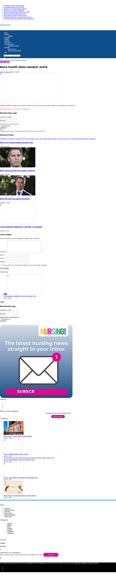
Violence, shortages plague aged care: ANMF (17, 12)
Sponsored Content (13, 46)
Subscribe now (12, 49)
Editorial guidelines (9, 515)
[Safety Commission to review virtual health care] (14, 475)
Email (2, 258)
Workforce (7, 37)
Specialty (7, 41)
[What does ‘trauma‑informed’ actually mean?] (14, 493)
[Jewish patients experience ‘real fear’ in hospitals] (17, 223)
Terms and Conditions (80, 563)
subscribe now (26, 109)
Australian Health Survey (7, 131)
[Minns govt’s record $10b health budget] (14, 434)
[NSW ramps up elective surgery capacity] (17, 167)
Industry (6, 34)
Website (2, 261)
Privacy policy (8, 513)
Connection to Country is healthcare (14, 10)
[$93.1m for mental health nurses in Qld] (48, 139)
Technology (7, 42)
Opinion (10, 36)
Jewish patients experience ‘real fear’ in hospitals (21, 227)
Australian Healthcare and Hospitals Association (28, 131)
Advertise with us (9, 44)
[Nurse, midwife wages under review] (14, 452)
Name (2, 255)
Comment (3, 252)
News (6, 32)
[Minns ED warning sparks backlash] (17, 195)
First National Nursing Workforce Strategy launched (18, 18)
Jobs (5, 52)
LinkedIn (2, 543)
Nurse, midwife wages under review (16, 454)
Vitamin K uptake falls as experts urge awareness (18, 17)
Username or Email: (5, 117)
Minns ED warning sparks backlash (15, 199)
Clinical (6, 39)
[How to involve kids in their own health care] (29, 458)
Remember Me (6, 126)
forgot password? (14, 124)
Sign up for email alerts (14, 50)
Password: (3, 120)
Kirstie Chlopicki (5, 72)
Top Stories (6, 62)
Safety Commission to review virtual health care (21, 478)
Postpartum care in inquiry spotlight (14, 5)
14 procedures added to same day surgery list (20, 296)
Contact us (7, 508)
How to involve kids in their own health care (19, 460)
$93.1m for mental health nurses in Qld (15, 13)
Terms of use (8, 516)
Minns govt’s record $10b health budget (18, 436)
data (44, 131)
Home (2, 60)
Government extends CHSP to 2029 (14, 7)
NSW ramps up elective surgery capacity (15, 15)
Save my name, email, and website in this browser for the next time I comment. (24, 265)
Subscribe (7, 47)
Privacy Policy (94, 563)
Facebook (3, 546)
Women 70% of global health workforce (15, 9)
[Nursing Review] (5, 25)
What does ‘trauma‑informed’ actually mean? (20, 496)
